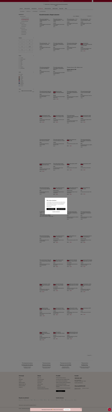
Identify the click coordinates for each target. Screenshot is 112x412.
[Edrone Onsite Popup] (56, 206)
